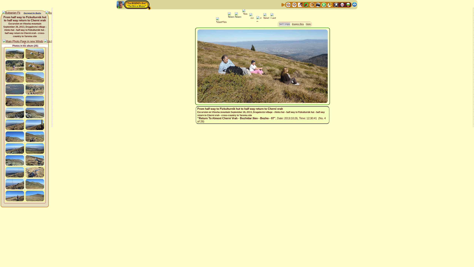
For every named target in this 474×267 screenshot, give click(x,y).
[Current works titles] (312, 4)
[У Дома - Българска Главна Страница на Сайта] (348, 4)
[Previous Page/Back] (288, 4)
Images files (298, 24)
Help (308, 24)
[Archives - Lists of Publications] (300, 4)
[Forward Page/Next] (294, 4)
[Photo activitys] (318, 4)
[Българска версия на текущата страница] (11, 13)
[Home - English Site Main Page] (342, 4)
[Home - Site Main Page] (336, 4)
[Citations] (306, 4)
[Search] (330, 4)
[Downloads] (324, 4)
